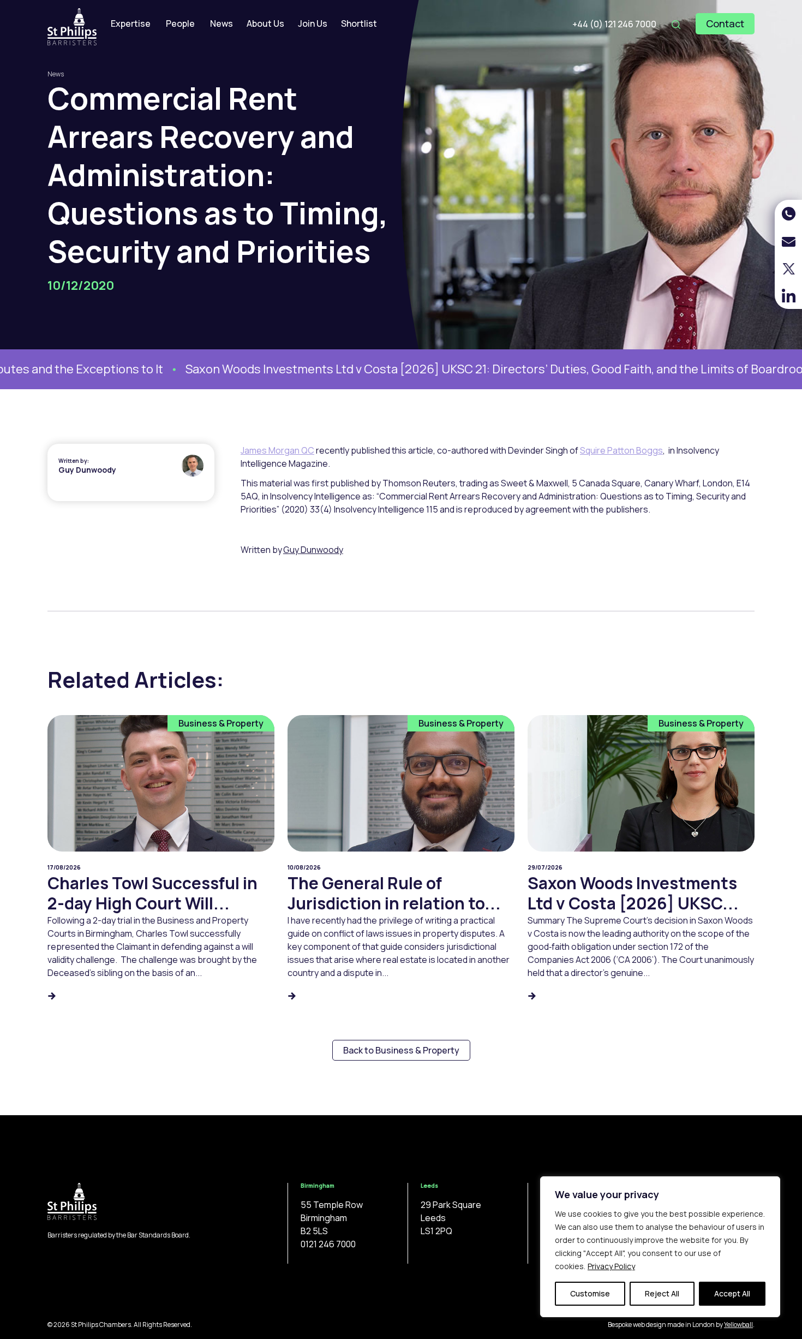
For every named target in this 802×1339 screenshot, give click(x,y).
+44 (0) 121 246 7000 (614, 24)
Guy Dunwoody (87, 470)
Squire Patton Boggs (621, 450)
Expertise (131, 23)
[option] (416, 369)
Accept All (732, 1293)
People (180, 23)
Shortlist (359, 23)
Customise (590, 1293)
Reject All (662, 1293)
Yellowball (738, 1324)
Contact (725, 23)
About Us (265, 23)
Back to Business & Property (401, 1050)
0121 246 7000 (328, 1244)
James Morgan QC (277, 450)
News (221, 23)
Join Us (312, 23)
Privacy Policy (611, 1266)
